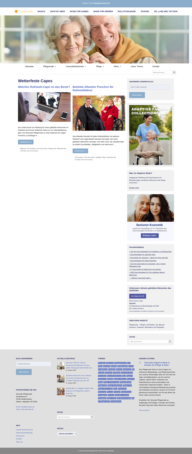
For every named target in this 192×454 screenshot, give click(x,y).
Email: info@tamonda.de (25, 407)
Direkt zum (96, 3)
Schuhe (145, 11)
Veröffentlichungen (123, 398)
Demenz (119, 369)
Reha (116, 66)
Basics (41, 11)
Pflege (99, 66)
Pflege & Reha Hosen (111, 382)
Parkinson (130, 379)
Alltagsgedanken (120, 363)
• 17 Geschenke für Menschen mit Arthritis (145, 269)
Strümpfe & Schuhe (122, 395)
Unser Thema (137, 66)
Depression (127, 369)
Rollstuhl (117, 392)
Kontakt (155, 66)
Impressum (20, 436)
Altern (100, 366)
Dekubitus (111, 369)
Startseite (29, 66)
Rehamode (102, 392)
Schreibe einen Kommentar (29, 151)
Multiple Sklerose (120, 379)
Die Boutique (31, 148)
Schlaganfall (102, 395)
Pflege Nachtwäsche (115, 385)
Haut (124, 376)
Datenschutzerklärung (24, 433)
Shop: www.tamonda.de (25, 409)
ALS (128, 363)
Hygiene (129, 376)
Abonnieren (137, 95)
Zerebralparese (115, 401)
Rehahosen (122, 388)
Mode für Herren (103, 11)
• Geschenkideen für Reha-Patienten (142, 261)
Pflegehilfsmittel (125, 382)
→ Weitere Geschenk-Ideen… (140, 278)
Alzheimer (106, 366)
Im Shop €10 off (137, 296)
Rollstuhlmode (127, 11)
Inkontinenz (102, 379)
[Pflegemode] (96, 39)
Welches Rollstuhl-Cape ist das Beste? (44, 86)
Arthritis (114, 366)
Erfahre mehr (134, 188)
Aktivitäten (102, 363)
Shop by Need (57, 11)
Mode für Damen (79, 11)
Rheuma (110, 392)
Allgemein (23, 148)
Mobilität (98, 157)
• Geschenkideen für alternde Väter (142, 255)
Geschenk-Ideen (41, 148)
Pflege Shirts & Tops (105, 388)
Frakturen (108, 372)
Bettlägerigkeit (122, 366)
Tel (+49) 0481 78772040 (165, 11)
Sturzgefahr (102, 398)
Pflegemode (48, 66)
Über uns (19, 442)
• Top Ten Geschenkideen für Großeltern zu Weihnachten (150, 252)
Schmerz (111, 395)
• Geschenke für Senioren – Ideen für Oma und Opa (148, 258)
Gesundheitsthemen (75, 66)
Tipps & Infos (111, 398)
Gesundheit (102, 376)
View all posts (144, 410)
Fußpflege (116, 372)
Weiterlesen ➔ (26, 142)
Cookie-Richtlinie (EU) (24, 430)
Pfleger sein (127, 385)
